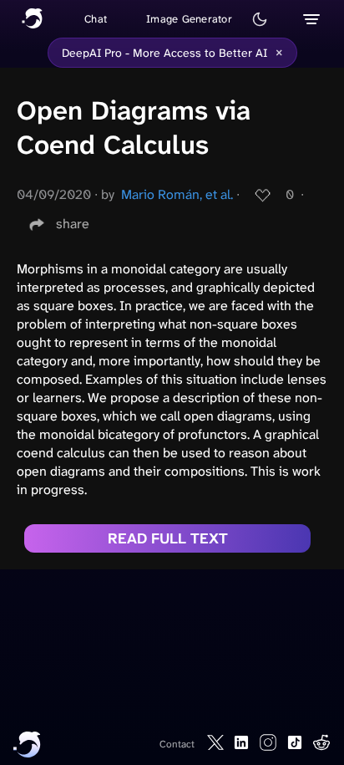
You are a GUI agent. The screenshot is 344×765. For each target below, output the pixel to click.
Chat (95, 19)
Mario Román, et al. (177, 194)
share (72, 223)
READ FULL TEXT (168, 538)
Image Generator (189, 19)
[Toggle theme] (259, 19)
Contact (177, 744)
